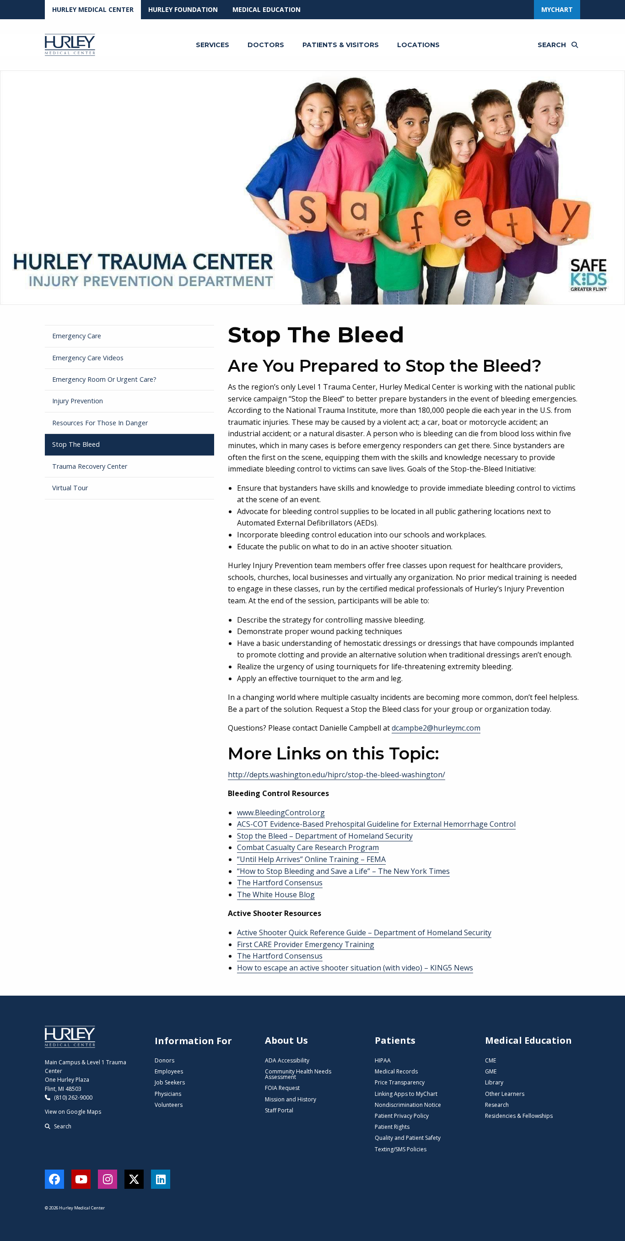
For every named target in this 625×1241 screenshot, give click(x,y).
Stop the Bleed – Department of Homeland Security (325, 836)
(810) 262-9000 (72, 1097)
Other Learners (504, 1094)
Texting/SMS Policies (400, 1149)
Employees (169, 1071)
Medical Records (396, 1071)
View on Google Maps (73, 1112)
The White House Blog (276, 894)
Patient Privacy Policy (402, 1116)
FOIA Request (282, 1088)
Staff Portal (279, 1110)
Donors (164, 1060)
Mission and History (290, 1099)
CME (490, 1060)
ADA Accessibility (287, 1060)
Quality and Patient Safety (408, 1138)
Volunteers (169, 1105)
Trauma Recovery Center (89, 466)
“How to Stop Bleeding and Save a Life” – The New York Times (343, 871)
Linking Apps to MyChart (406, 1094)
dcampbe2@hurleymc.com (436, 728)
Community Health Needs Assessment (298, 1074)
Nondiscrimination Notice (408, 1105)
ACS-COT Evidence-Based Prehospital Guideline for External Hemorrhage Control (376, 824)
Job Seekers (170, 1082)
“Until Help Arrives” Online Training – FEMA (311, 859)
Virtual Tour (70, 487)
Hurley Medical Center (93, 9)
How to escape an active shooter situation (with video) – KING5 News (355, 968)
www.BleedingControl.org (281, 812)
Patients (395, 1040)
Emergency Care (76, 335)
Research (497, 1105)
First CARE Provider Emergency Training (305, 944)
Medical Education (266, 9)
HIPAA (383, 1060)
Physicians (168, 1094)
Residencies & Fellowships (519, 1116)
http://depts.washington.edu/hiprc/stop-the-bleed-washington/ (336, 775)
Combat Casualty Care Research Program (308, 847)
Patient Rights (392, 1127)
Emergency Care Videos (88, 357)
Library (494, 1082)
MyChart (557, 9)
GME (490, 1071)
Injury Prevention (77, 400)
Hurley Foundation (183, 9)
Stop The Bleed (76, 444)
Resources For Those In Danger (100, 422)
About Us (286, 1040)
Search (62, 1126)
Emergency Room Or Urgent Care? (104, 379)
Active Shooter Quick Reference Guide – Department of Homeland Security (364, 932)
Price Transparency (400, 1082)
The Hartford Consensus (280, 883)
